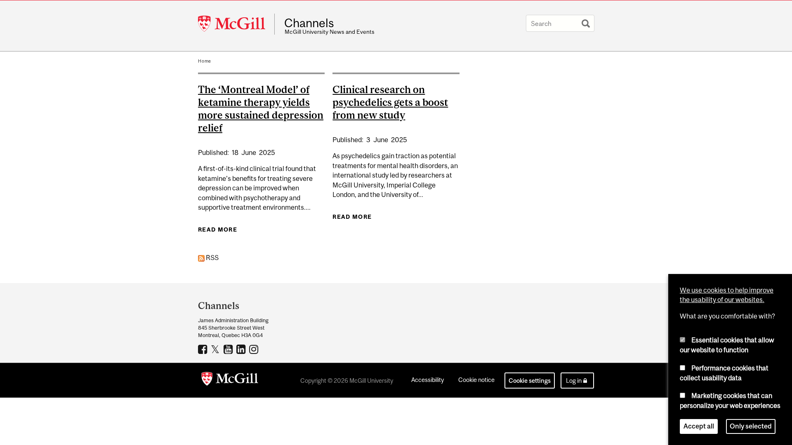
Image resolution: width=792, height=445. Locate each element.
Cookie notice (476, 379)
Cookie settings (530, 380)
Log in (574, 380)
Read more (217, 229)
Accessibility (427, 379)
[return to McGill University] (230, 380)
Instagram (254, 349)
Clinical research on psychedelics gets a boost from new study (390, 102)
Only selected (751, 426)
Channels (309, 23)
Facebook (203, 349)
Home (204, 61)
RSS (212, 257)
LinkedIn (242, 349)
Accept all (699, 426)
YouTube (229, 349)
